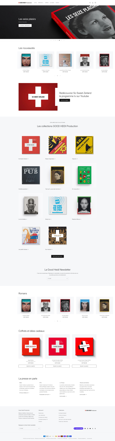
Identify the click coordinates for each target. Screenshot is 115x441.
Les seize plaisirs (104, 70)
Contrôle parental (23, 189)
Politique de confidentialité (62, 438)
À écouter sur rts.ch (44, 394)
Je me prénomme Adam (84, 70)
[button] (40, 2)
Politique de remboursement (51, 438)
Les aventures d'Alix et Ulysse (65, 70)
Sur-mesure (48, 249)
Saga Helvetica (30, 360)
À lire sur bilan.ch (23, 392)
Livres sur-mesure (62, 415)
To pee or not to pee (45, 70)
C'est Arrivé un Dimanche (104, 315)
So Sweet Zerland (23, 158)
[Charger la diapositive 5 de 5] (61, 40)
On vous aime (75, 189)
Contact (40, 421)
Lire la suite (62, 396)
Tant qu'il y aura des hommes (52, 189)
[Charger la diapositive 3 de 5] (57, 40)
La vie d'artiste (22, 219)
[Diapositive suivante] (64, 40)
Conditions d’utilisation (72, 438)
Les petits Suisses (23, 249)
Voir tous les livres (57, 256)
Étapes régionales (49, 158)
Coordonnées (89, 438)
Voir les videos (64, 100)
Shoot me (47, 219)
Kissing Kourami (42, 438)
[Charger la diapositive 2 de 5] (56, 40)
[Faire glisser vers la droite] (60, 75)
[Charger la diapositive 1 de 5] (54, 40)
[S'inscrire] (67, 278)
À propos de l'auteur (43, 417)
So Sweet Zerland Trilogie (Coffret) (84, 360)
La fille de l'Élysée (26, 70)
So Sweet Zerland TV (43, 419)
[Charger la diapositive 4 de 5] (59, 40)
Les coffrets (61, 417)
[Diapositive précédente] (51, 40)
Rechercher (41, 413)
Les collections (42, 415)
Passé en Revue (76, 219)
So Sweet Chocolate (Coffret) (57, 360)
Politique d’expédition (82, 438)
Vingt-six (74, 158)
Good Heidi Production (30, 438)
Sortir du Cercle (85, 315)
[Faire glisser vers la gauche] (55, 75)
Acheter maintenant (25, 25)
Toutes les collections (63, 421)
